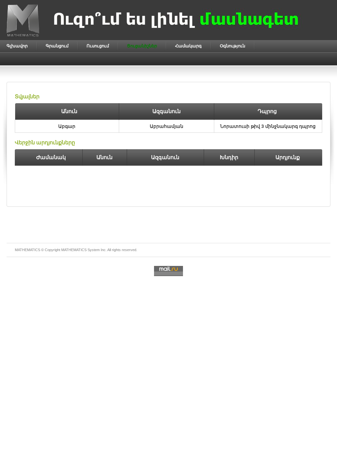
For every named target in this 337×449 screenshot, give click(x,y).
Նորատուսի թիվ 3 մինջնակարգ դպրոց (268, 126)
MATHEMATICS (74, 250)
